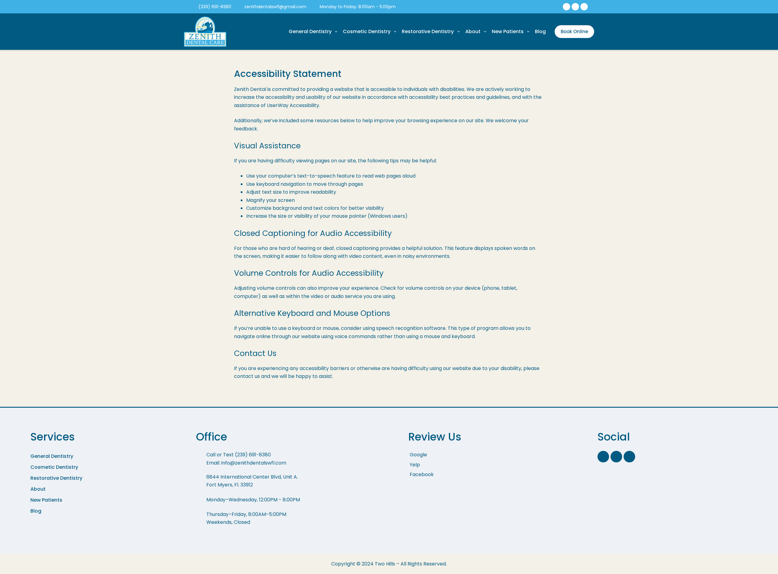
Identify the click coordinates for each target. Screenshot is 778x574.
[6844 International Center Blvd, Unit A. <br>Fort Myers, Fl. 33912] (287, 484)
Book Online (574, 31)
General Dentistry (310, 31)
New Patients (508, 31)
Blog (540, 31)
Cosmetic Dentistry (367, 31)
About (472, 31)
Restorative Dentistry (428, 31)
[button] (98, 456)
